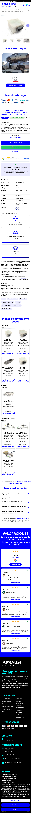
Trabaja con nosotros (8, 704)
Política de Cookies (20, 796)
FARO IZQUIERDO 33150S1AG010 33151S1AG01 (8, 401)
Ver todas (26, 158)
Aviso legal (19, 698)
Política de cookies (21, 714)
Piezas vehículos (12, 298)
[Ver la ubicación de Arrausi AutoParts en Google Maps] (2, 739)
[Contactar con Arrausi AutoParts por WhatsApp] (3, 759)
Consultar (16, 151)
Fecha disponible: (6, 213)
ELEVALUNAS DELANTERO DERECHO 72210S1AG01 (22, 434)
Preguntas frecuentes (8, 706)
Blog (3, 711)
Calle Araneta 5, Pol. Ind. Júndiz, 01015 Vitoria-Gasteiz (15, 740)
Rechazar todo (15, 800)
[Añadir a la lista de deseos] (26, 117)
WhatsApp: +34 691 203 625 (13, 758)
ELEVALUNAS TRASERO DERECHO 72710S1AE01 (8, 434)
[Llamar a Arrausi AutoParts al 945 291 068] (3, 755)
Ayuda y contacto (7, 709)
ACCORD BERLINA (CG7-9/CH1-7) (11, 305)
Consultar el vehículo (15, 85)
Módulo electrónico (7, 302)
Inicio (3, 298)
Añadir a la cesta (17, 143)
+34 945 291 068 (9, 755)
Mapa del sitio (20, 717)
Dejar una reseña (15, 564)
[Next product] (28, 10)
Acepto (15, 809)
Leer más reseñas (15, 582)
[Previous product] (27, 10)
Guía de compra (6, 701)
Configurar (15, 805)
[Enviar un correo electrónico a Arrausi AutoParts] (3, 763)
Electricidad (23, 298)
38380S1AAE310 (6, 309)
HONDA (18, 302)
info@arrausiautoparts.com (13, 762)
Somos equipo (6, 698)
